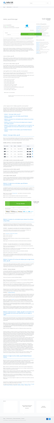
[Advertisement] (27, 14)
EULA (27, 207)
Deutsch (22, 384)
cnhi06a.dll (37, 52)
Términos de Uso (9, 418)
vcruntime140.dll (38, 26)
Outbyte (18, 39)
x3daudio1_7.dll (38, 34)
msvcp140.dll (38, 27)
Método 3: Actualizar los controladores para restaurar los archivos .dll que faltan (18, 120)
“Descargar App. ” (15, 193)
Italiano (29, 384)
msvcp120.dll (38, 32)
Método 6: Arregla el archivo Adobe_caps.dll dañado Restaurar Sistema (18, 130)
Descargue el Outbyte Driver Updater (12, 233)
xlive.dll (37, 29)
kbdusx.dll (37, 43)
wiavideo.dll (37, 48)
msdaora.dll (37, 46)
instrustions (19, 207)
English (19, 384)
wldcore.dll (37, 35)
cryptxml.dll (37, 45)
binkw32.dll (37, 31)
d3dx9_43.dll (38, 30)
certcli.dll (37, 49)
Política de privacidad (7, 208)
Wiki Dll (4, 401)
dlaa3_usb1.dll (38, 42)
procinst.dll (37, 47)
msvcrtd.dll (37, 51)
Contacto (22, 418)
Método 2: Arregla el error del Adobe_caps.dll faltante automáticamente (16, 116)
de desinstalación (26, 39)
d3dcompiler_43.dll (38, 28)
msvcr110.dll (38, 33)
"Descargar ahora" (9, 40)
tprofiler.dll (37, 44)
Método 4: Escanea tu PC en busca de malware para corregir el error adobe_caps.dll (18, 123)
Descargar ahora (31, 34)
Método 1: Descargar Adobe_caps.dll (12, 114)
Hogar (4, 418)
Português (32, 384)
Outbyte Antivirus (11, 292)
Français (25, 384)
